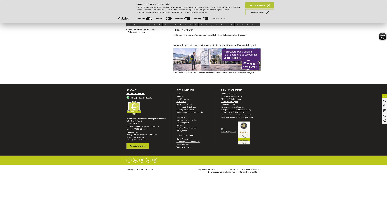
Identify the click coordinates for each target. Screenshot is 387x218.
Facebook (129, 160)
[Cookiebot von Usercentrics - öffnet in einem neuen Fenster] (123, 18)
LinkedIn (135, 160)
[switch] (169, 18)
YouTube (154, 160)
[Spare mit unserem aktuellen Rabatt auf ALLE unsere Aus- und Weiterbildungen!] (217, 59)
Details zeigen (217, 19)
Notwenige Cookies (257, 12)
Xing (148, 160)
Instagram (141, 160)
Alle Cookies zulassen (257, 5)
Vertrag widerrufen (138, 146)
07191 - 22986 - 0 (135, 93)
